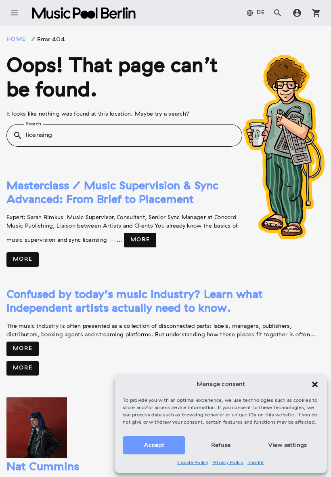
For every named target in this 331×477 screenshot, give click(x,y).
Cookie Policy (192, 463)
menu (14, 13)
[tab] (255, 13)
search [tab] (278, 13)
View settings (287, 445)
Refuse (220, 445)
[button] (315, 384)
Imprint (255, 463)
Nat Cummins (42, 467)
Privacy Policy (227, 463)
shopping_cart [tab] (316, 13)
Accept (154, 445)
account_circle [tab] (297, 13)
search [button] (18, 135)
